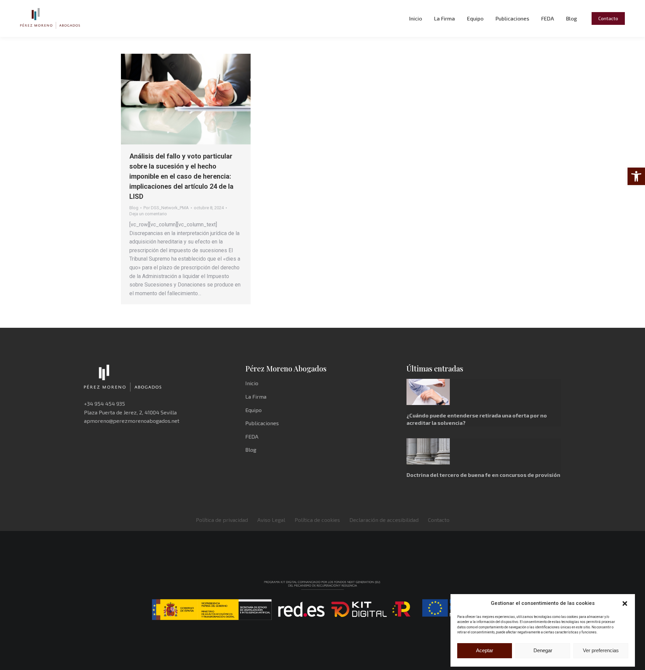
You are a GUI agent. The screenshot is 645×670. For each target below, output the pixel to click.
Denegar (542, 651)
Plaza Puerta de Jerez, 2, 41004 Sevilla (130, 412)
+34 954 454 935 (104, 403)
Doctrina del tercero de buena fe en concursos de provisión (483, 475)
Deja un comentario (148, 213)
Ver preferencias (601, 651)
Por (166, 207)
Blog (133, 207)
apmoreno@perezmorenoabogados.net (131, 420)
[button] (636, 176)
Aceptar (484, 651)
